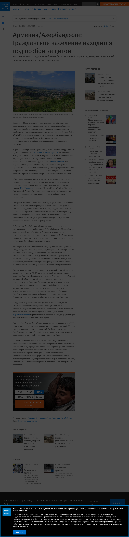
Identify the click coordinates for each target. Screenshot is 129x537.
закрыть (19, 532)
